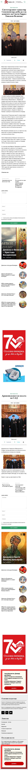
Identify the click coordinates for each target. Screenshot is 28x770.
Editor (4, 257)
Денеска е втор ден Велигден (9, 265)
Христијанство (14, 7)
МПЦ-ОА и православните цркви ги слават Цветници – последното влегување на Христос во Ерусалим (8, 304)
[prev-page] (21, 230)
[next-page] (24, 230)
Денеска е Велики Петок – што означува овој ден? (8, 294)
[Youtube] (10, 712)
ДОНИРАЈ (14, 763)
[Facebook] (3, 712)
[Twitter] (6, 712)
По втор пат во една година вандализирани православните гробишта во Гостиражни (20, 184)
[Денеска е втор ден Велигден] (23, 265)
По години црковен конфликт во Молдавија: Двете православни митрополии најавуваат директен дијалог (12, 743)
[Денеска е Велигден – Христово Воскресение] (14, 243)
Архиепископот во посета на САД (7, 181)
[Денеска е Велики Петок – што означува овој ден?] (23, 294)
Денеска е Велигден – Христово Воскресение (13, 252)
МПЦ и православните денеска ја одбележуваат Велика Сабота (8, 285)
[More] (23, 60)
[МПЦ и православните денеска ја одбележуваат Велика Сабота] (23, 285)
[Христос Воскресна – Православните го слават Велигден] (23, 275)
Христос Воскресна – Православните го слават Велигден (8, 275)
